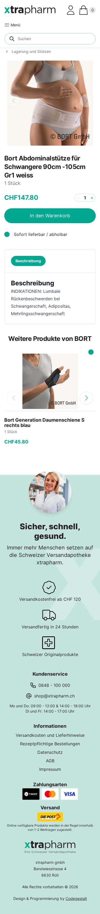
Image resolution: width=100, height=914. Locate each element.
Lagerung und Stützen (31, 51)
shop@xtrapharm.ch (54, 696)
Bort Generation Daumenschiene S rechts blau (44, 422)
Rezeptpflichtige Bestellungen (50, 743)
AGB (50, 760)
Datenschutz (50, 752)
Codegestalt (76, 898)
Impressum (50, 769)
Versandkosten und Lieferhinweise (50, 735)
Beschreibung (28, 261)
